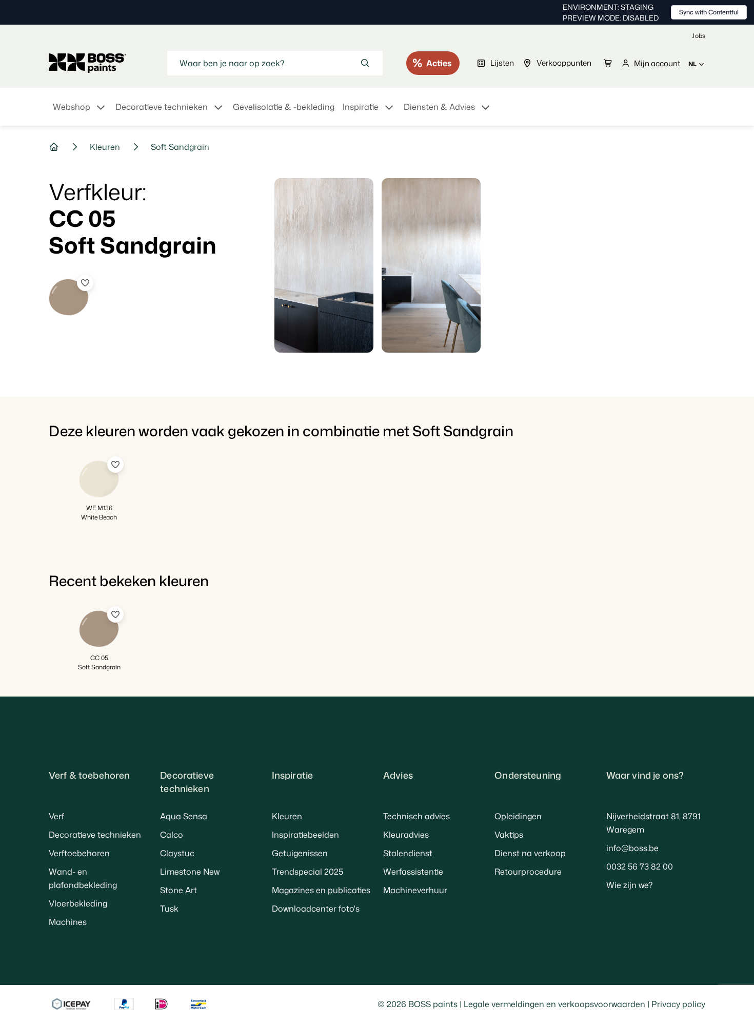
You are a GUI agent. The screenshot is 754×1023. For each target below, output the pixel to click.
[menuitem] (80, 113)
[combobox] (275, 63)
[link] (698, 36)
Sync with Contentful (709, 12)
